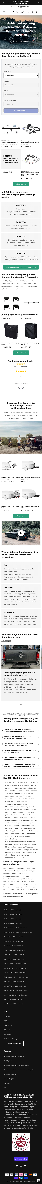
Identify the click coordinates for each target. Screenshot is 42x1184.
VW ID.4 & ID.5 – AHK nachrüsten (15, 990)
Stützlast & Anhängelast (12, 1039)
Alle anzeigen (21, 184)
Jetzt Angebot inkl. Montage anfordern (21, 267)
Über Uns (7, 1016)
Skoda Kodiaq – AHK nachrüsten (15, 972)
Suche (6, 1088)
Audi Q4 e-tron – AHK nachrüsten (15, 928)
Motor (6, 91)
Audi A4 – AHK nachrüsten (13, 910)
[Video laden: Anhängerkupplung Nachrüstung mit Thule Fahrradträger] (21, 533)
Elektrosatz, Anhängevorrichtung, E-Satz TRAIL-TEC (30, 142)
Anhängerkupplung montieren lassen (16, 1065)
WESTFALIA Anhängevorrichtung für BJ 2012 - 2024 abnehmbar (10, 142)
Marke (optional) (10, 100)
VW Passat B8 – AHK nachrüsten (15, 995)
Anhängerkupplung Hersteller (14, 1056)
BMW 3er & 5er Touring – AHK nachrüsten (18, 932)
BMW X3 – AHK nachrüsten (13, 937)
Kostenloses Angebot (21, 41)
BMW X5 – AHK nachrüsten (13, 941)
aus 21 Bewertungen (21, 366)
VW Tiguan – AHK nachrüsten (14, 999)
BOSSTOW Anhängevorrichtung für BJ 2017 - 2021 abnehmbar (10, 159)
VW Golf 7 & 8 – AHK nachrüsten (15, 986)
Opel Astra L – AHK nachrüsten (14, 955)
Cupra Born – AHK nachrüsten (14, 950)
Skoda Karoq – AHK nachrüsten (15, 968)
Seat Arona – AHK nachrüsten (14, 959)
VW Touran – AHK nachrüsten (14, 1004)
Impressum (7, 1034)
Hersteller (7, 71)
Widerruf (7, 1030)
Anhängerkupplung (10, 1074)
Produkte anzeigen (21, 111)
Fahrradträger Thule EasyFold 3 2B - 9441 (30, 478)
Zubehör (7, 1083)
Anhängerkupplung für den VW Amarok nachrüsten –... (19, 673)
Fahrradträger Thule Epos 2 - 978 (30, 506)
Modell (6, 81)
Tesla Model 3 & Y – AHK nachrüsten (16, 977)
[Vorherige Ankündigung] (3, 2)
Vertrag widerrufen (13, 1043)
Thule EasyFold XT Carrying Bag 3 (10, 343)
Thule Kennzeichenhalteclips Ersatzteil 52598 (10, 315)
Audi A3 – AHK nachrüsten (13, 914)
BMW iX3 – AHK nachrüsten (13, 946)
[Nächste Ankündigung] (38, 2)
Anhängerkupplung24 (18, 1181)
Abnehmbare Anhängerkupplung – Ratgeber (19, 1070)
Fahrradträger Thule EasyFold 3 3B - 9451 (10, 478)
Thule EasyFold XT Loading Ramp (29, 315)
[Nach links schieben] (17, 704)
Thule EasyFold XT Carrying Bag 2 (30, 343)
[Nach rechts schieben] (25, 704)
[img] (21, 363)
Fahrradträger (9, 1079)
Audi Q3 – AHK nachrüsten (13, 923)
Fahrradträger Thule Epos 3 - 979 (10, 506)
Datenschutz (8, 1025)
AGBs (6, 1021)
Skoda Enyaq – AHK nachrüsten (15, 964)
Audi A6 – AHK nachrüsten (13, 919)
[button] (4, 12)
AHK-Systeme (8, 1061)
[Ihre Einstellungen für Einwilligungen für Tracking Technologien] (38, 1180)
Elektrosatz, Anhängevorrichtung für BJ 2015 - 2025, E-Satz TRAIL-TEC (30, 173)
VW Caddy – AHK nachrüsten (14, 981)
